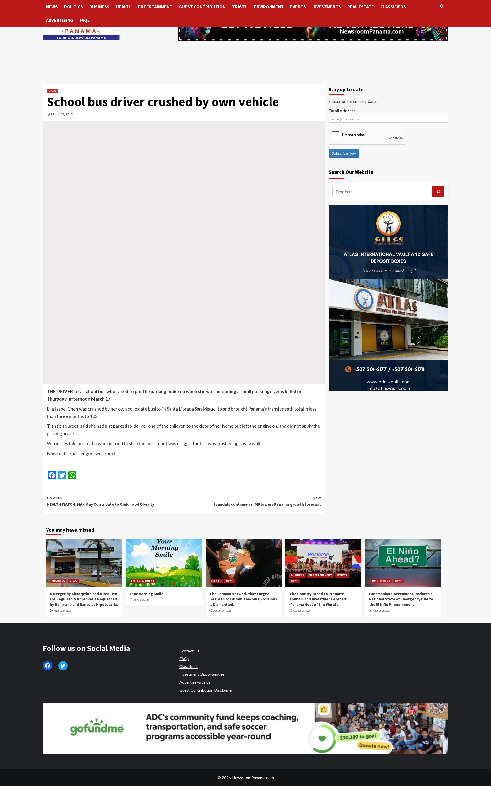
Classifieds (188, 666)
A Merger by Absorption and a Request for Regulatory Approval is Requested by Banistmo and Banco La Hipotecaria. (84, 599)
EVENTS (298, 7)
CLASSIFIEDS (393, 7)
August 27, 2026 (62, 610)
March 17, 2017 (62, 114)
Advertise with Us (194, 682)
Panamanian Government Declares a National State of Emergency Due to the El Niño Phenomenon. (401, 599)
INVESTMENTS (326, 7)
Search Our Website (351, 172)
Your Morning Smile (146, 593)
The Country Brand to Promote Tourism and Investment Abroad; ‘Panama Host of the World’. (318, 599)
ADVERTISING (59, 20)
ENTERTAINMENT (155, 7)
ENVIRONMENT (269, 7)
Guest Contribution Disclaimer (206, 689)
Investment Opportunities (202, 674)
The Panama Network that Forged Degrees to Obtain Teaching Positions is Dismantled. (243, 599)
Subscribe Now (344, 153)
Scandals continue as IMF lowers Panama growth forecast (267, 501)
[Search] (442, 6)
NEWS (52, 7)
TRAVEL (240, 7)
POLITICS (73, 7)
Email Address (342, 110)
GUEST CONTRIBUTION (202, 7)
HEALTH (124, 7)
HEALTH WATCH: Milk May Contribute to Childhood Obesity (100, 501)
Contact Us (189, 650)
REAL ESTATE (360, 7)
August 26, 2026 (142, 600)
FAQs (85, 20)
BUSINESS (99, 7)
